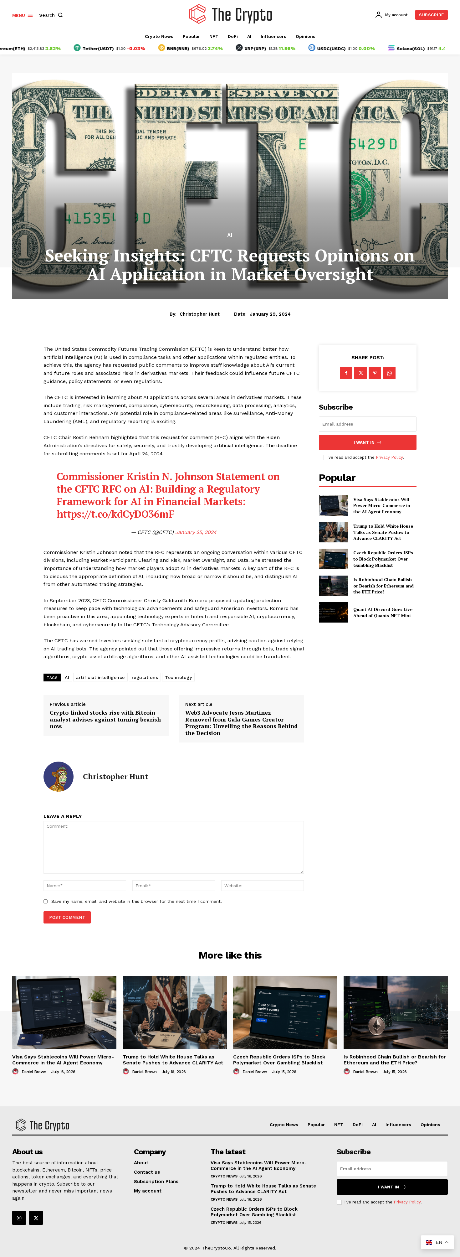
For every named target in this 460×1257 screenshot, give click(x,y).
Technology (178, 677)
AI (230, 235)
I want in (364, 442)
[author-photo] (16, 1071)
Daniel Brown (34, 1071)
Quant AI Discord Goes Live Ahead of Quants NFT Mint (382, 612)
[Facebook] (346, 373)
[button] (52, 15)
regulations (145, 677)
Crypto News (224, 1176)
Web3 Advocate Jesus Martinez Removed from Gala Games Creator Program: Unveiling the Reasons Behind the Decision (241, 722)
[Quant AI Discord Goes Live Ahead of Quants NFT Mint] (333, 612)
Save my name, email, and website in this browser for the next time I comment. (136, 901)
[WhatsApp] (389, 373)
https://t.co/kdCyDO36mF (116, 513)
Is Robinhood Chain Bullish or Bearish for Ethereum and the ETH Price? (383, 586)
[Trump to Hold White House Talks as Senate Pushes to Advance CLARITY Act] (333, 532)
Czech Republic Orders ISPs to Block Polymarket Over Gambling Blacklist (383, 559)
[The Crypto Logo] (230, 14)
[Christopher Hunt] (58, 777)
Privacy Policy (389, 457)
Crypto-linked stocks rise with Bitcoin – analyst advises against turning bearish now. (105, 719)
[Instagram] (19, 1218)
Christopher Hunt (200, 314)
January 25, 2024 (196, 532)
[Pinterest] (375, 373)
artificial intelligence (100, 677)
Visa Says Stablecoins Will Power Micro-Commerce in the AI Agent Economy (381, 505)
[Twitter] (360, 373)
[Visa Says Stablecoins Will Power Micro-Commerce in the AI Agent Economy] (333, 505)
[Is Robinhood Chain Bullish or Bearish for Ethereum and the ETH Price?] (333, 586)
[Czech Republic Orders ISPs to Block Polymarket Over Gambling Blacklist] (333, 559)
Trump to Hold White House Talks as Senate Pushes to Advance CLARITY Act (383, 532)
